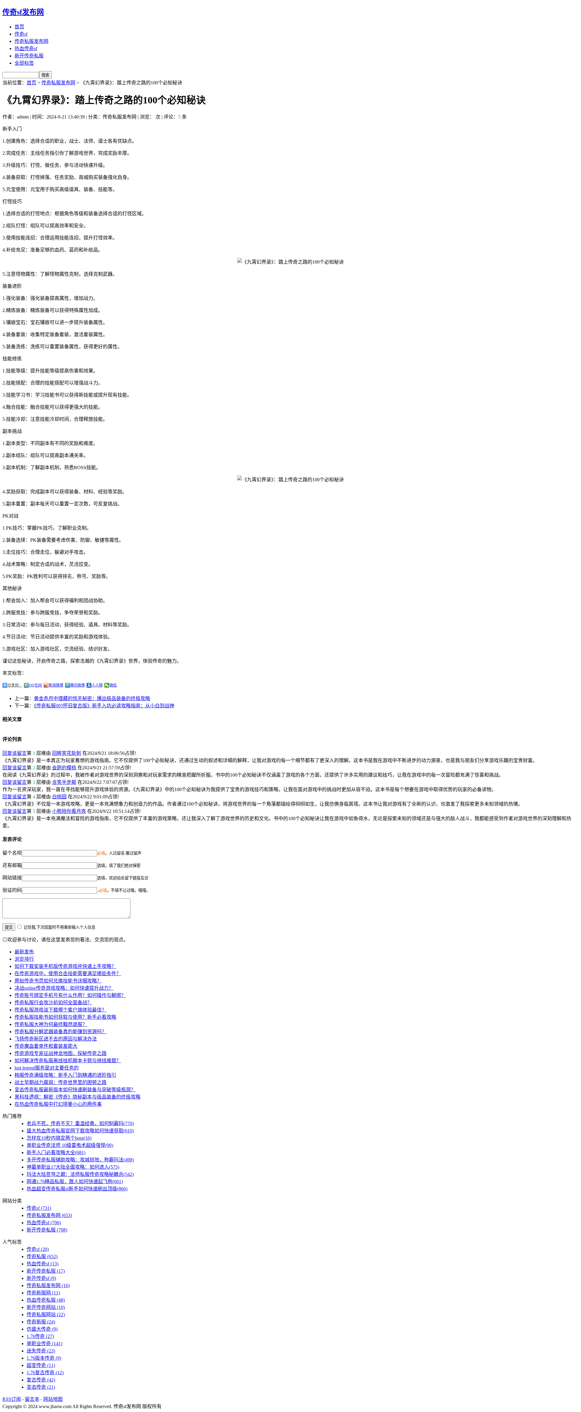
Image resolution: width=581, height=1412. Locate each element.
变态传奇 (41, 1387)
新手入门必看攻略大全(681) (56, 1152)
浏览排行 (24, 959)
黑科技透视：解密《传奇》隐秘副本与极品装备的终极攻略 (77, 1096)
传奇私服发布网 (31, 41)
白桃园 (59, 796)
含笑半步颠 (64, 782)
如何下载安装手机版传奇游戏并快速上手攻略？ (65, 966)
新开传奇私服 (29, 55)
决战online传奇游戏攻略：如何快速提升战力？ (64, 988)
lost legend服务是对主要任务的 (47, 1067)
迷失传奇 (41, 1350)
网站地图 (53, 1399)
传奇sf (21, 34)
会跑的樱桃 (64, 767)
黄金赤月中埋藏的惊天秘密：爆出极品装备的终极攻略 (92, 698)
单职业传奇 (44, 1343)
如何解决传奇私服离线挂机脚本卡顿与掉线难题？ (68, 1060)
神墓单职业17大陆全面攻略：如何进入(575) (73, 1167)
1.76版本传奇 (44, 1358)
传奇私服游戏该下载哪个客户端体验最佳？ (61, 1009)
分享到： (15, 685)
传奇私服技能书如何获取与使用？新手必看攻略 (65, 1017)
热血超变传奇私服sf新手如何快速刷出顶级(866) (77, 1188)
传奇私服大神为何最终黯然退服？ (51, 1024)
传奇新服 (41, 1321)
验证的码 (12, 890)
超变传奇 (41, 1365)
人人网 (97, 685)
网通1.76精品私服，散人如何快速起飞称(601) (75, 1181)
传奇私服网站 (46, 1314)
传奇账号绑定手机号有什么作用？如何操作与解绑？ (70, 995)
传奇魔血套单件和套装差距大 (46, 1046)
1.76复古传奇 (45, 1372)
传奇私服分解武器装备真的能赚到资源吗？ (61, 1031)
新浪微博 (56, 685)
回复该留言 (14, 753)
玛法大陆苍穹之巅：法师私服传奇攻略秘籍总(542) (80, 1174)
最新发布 (24, 951)
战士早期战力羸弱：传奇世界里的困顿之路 (61, 1082)
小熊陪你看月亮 (69, 811)
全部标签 (24, 63)
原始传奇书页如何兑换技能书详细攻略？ (58, 980)
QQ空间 (35, 685)
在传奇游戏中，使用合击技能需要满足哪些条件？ (68, 973)
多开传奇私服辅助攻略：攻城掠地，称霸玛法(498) (80, 1159)
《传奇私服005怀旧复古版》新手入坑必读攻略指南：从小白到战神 (104, 705)
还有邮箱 (12, 865)
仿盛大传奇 (42, 1329)
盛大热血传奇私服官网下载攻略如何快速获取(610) (80, 1130)
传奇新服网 (43, 1292)
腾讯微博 (77, 685)
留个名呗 (12, 852)
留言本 (32, 1399)
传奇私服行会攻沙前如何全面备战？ (53, 1002)
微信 (113, 685)
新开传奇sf (41, 1278)
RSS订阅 (11, 1399)
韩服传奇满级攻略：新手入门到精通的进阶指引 (65, 1075)
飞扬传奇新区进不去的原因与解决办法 (56, 1038)
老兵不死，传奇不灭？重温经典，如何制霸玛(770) (80, 1123)
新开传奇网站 (46, 1307)
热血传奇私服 (46, 1300)
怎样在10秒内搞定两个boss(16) (59, 1138)
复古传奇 (41, 1379)
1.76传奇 (40, 1336)
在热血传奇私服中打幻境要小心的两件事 (58, 1104)
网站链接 (12, 877)
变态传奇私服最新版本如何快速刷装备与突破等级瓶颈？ (75, 1089)
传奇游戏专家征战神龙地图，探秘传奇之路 (61, 1053)
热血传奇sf (26, 48)
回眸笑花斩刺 (66, 753)
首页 (19, 26)
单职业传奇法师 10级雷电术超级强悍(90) (70, 1145)
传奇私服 (42, 1256)
